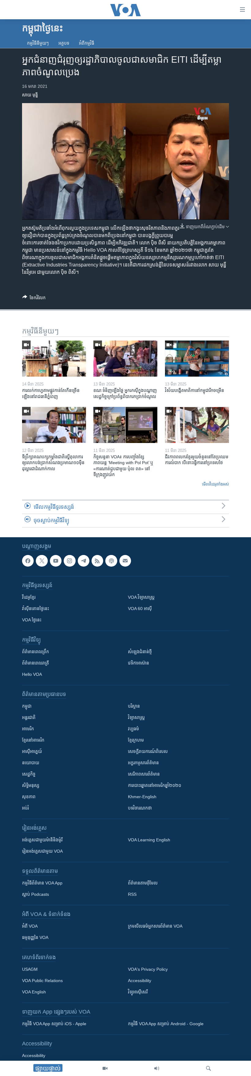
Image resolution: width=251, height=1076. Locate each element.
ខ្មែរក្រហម (136, 740)
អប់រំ (25, 808)
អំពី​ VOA (30, 926)
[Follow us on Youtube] (56, 561)
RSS (132, 894)
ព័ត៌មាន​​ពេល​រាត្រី (35, 663)
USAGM (30, 969)
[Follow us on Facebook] (28, 561)
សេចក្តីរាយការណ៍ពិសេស (148, 751)
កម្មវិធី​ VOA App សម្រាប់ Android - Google (166, 1023)
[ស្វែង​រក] (208, 1068)
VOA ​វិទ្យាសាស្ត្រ (141, 597)
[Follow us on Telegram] (83, 561)
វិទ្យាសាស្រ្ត (136, 717)
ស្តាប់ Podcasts (35, 894)
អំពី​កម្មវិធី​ (86, 43)
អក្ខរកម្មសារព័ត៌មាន (143, 762)
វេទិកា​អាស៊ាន (138, 663)
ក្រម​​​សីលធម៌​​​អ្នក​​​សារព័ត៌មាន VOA (155, 926)
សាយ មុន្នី (30, 94)
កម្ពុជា (27, 706)
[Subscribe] (125, 561)
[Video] (105, 1068)
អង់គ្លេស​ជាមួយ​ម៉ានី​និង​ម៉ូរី (42, 839)
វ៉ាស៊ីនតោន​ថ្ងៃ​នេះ (35, 608)
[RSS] (97, 561)
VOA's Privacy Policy (148, 969)
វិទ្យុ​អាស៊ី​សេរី (138, 991)
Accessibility (139, 980)
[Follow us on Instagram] (69, 561)
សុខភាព (29, 796)
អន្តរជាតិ (29, 717)
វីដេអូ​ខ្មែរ (29, 597)
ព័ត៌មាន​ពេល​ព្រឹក (35, 651)
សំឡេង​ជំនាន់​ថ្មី (140, 651)
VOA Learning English (149, 839)
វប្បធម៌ (133, 728)
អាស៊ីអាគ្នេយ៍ (32, 751)
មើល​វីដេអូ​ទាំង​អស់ (215, 484)
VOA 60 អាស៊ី (140, 608)
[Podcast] (111, 561)
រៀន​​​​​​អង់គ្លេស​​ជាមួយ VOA (42, 851)
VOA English (34, 991)
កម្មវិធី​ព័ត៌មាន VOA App (42, 883)
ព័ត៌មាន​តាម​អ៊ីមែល (143, 883)
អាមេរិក (28, 728)
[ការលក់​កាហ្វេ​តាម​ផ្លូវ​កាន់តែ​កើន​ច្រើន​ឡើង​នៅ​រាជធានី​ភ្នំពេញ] (54, 359)
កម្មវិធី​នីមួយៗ (38, 43)
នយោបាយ (30, 762)
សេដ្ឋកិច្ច (29, 774)
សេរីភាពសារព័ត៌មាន (144, 774)
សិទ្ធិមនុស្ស (30, 785)
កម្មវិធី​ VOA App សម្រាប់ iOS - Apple (54, 1023)
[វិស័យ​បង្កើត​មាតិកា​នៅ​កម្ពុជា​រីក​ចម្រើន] (197, 359)
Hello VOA (32, 674)
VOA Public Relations (42, 980)
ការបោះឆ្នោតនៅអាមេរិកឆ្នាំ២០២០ (154, 785)
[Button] (34, 298)
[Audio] (157, 1068)
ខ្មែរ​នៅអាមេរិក (33, 740)
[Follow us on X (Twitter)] (41, 561)
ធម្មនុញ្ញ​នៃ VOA (35, 937)
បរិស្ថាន (134, 706)
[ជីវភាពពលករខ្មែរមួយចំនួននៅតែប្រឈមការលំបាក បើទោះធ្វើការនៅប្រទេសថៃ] (197, 425)
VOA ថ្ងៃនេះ (31, 619)
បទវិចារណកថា (140, 808)
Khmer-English (142, 796)
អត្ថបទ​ (63, 43)
